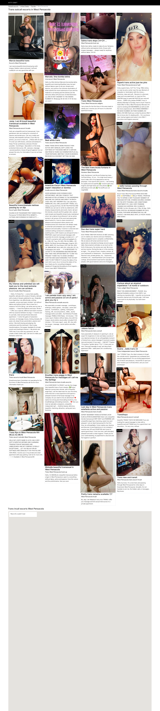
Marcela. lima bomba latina (57, 76)
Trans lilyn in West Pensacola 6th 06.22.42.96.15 (24, 433)
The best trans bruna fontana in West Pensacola (95, 168)
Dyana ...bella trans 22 (127, 349)
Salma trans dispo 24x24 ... (94, 40)
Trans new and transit (127, 477)
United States (24, 6)
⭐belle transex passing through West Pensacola (132, 187)
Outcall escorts (13, 6)
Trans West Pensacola (91, 101)
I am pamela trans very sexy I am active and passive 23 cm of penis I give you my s (61, 297)
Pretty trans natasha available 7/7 (96, 494)
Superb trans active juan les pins (132, 82)
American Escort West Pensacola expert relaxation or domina (60, 186)
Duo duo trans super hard (93, 229)
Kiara (11, 375)
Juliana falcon (87, 328)
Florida (33, 6)
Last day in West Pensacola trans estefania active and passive (96, 408)
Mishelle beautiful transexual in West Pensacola (59, 468)
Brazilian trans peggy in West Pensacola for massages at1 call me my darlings (61, 377)
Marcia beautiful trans (19, 60)
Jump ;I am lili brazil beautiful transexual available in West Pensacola (22, 123)
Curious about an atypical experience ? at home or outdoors (133, 284)
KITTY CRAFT (12, 3)
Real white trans (52, 140)
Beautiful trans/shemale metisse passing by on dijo (24, 206)
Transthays (122, 414)
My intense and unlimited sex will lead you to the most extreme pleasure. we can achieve (24, 286)
